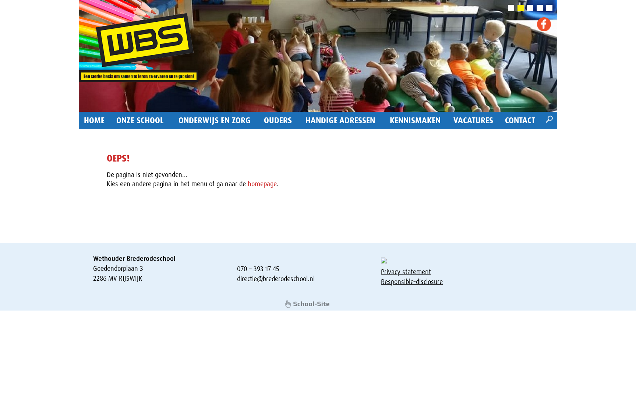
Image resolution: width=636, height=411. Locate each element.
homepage (262, 184)
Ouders (278, 120)
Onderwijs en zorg (215, 120)
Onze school (140, 120)
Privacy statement (406, 271)
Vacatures (473, 120)
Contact (520, 120)
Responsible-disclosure (412, 281)
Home (94, 120)
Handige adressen (340, 120)
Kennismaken (415, 120)
